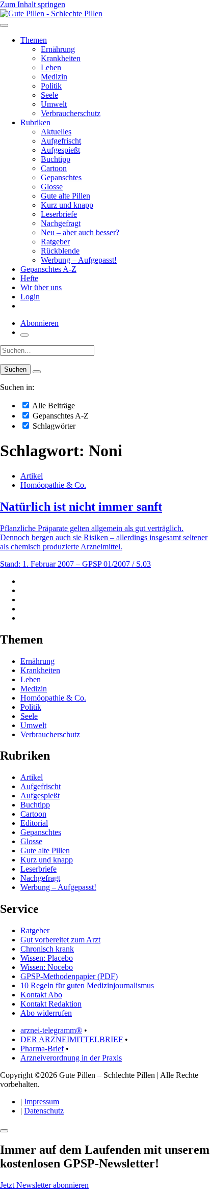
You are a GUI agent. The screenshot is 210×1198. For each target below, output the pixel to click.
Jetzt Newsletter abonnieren (44, 1185)
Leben (51, 67)
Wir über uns (41, 287)
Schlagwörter (53, 426)
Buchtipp (55, 159)
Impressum (41, 1101)
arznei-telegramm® (51, 1030)
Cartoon (54, 168)
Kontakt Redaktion (51, 1003)
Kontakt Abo (41, 994)
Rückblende (60, 250)
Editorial (34, 823)
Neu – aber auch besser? (80, 232)
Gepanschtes (61, 177)
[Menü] (4, 25)
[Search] (37, 371)
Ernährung (58, 49)
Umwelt (54, 104)
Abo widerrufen (46, 1013)
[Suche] (24, 335)
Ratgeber (55, 241)
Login (30, 296)
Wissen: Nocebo (46, 967)
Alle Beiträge (53, 405)
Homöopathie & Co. (53, 485)
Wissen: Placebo (46, 958)
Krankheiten (61, 58)
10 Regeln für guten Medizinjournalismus (87, 985)
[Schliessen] (4, 1130)
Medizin (54, 76)
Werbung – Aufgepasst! (79, 260)
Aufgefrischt (61, 140)
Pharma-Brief (42, 1048)
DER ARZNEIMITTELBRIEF (71, 1039)
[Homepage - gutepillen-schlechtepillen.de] (51, 13)
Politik (51, 85)
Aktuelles (56, 131)
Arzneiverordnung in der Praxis (71, 1057)
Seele (49, 95)
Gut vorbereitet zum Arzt (60, 939)
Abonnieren (39, 323)
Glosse (52, 186)
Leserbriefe (59, 214)
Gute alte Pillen (65, 195)
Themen (33, 40)
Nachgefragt (61, 223)
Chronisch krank (47, 948)
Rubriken (35, 122)
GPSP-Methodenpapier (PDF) (69, 976)
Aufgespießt (60, 150)
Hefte (29, 278)
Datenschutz (44, 1110)
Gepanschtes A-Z (48, 269)
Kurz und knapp (67, 205)
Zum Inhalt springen (32, 4)
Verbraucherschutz (70, 113)
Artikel (31, 475)
